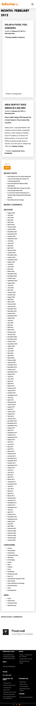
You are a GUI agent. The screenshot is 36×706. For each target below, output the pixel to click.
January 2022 (11, 306)
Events (9, 562)
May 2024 (10, 269)
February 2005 (11, 533)
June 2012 (10, 488)
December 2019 (12, 365)
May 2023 (10, 290)
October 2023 (11, 278)
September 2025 (12, 238)
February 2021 (11, 332)
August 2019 (11, 374)
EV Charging (11, 560)
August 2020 (11, 346)
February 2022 (11, 304)
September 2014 (12, 437)
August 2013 (11, 467)
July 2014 (10, 442)
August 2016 (11, 414)
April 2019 (10, 383)
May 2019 (10, 381)
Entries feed (11, 600)
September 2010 (12, 519)
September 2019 (12, 372)
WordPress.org (11, 605)
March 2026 (10, 224)
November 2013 (12, 460)
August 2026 (11, 213)
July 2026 (10, 215)
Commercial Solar (12, 555)
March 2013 (10, 479)
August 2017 (11, 407)
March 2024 (10, 271)
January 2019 (11, 390)
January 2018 (11, 404)
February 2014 (11, 453)
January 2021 (11, 334)
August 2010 (11, 521)
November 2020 (12, 339)
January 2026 (11, 229)
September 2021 (12, 315)
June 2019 (10, 379)
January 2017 (11, 411)
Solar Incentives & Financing (15, 583)
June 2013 (10, 472)
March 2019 (10, 386)
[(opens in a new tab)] (22, 704)
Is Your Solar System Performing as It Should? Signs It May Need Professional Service (19, 195)
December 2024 (12, 255)
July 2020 (10, 348)
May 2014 (10, 446)
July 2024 (10, 264)
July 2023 (10, 285)
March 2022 (10, 301)
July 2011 (10, 510)
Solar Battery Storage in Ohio (16, 578)
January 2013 (11, 481)
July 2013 (10, 470)
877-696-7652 (7, 675)
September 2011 (12, 507)
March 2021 (10, 329)
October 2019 (11, 369)
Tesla (9, 588)
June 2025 (10, 243)
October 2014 (11, 435)
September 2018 (12, 395)
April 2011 (10, 512)
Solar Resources (12, 585)
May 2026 (10, 220)
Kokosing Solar (10, 33)
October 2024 (11, 257)
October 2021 (11, 313)
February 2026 (11, 227)
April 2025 (10, 248)
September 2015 (12, 425)
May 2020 (10, 353)
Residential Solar (12, 574)
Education (10, 557)
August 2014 (11, 439)
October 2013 (11, 463)
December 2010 (12, 516)
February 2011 (11, 514)
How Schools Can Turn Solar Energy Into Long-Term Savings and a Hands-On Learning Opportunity (19, 179)
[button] (32, 4)
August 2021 (11, 318)
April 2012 (10, 493)
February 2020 (11, 360)
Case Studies (11, 550)
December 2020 (12, 337)
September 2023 (12, 280)
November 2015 (12, 423)
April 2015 (10, 430)
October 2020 (11, 341)
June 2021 (10, 323)
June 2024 (10, 266)
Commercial (16, 151)
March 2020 (10, 358)
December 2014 (12, 432)
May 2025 (10, 245)
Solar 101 (10, 576)
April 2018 (10, 400)
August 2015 (11, 428)
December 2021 (12, 309)
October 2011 (11, 505)
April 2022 (10, 299)
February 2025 (11, 250)
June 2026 (10, 217)
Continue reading (17, 146)
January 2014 (11, 456)
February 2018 (11, 402)
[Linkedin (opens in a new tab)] (19, 704)
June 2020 (10, 351)
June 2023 (10, 287)
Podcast (9, 567)
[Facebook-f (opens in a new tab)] (13, 704)
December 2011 (12, 502)
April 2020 (10, 355)
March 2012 (10, 495)
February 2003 (11, 538)
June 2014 (10, 444)
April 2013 (10, 477)
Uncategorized (11, 590)
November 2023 (12, 276)
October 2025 (11, 236)
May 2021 (10, 325)
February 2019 (11, 388)
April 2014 (10, 449)
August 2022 (11, 297)
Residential (8, 153)
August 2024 (11, 262)
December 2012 (12, 484)
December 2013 (12, 458)
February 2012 (11, 498)
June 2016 (10, 416)
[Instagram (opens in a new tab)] (16, 704)
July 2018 (10, 397)
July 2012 (10, 486)
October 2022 (11, 295)
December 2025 (12, 231)
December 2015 (12, 421)
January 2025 (11, 252)
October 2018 (11, 393)
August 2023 (11, 283)
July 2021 (10, 320)
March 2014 (10, 451)
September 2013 (12, 465)
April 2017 (10, 409)
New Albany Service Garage (15, 200)
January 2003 (11, 540)
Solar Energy (11, 581)
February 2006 (11, 531)
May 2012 (10, 491)
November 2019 (12, 367)
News (9, 564)
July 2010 (10, 524)
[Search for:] (15, 164)
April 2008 (10, 526)
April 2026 (10, 222)
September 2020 (12, 344)
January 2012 (11, 500)
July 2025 (10, 241)
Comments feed (12, 603)
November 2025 (12, 234)
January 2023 (11, 292)
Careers (9, 548)
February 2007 (11, 528)
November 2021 (12, 311)
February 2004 (11, 535)
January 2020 (11, 362)
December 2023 (12, 273)
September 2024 (12, 259)
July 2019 (10, 376)
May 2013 (10, 474)
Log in (9, 598)
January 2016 (11, 418)
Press (23, 151)
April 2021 (10, 327)
